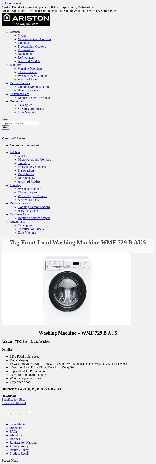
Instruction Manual (14, 403)
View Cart (8, 138)
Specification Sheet (14, 399)
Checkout (21, 138)
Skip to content (11, 3)
